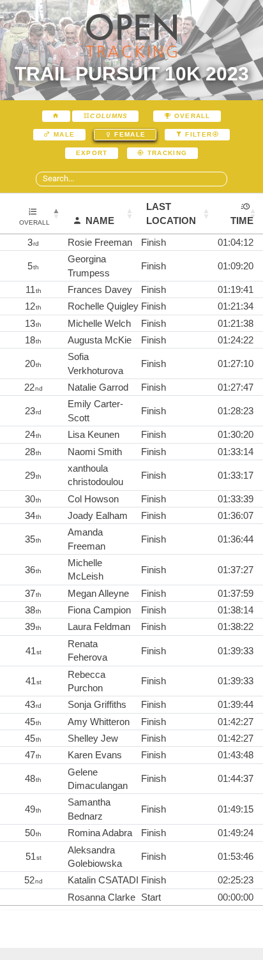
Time (241, 220)
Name (100, 220)
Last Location (171, 213)
